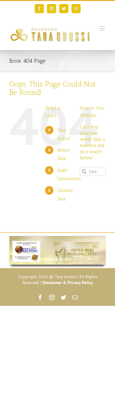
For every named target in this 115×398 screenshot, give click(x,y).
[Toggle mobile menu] (102, 28)
